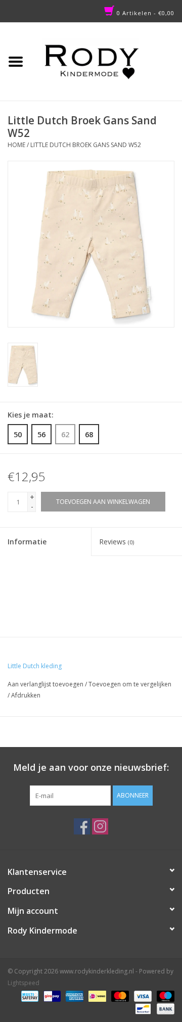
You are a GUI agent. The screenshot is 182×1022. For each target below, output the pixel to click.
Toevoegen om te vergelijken (129, 684)
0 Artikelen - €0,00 (144, 13)
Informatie (27, 541)
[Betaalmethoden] (29, 995)
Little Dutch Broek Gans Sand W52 (85, 145)
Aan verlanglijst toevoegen (45, 684)
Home (16, 145)
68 (89, 434)
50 (18, 434)
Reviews (116, 541)
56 (41, 434)
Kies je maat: (31, 415)
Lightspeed (23, 983)
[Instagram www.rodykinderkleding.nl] (100, 826)
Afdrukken (25, 695)
